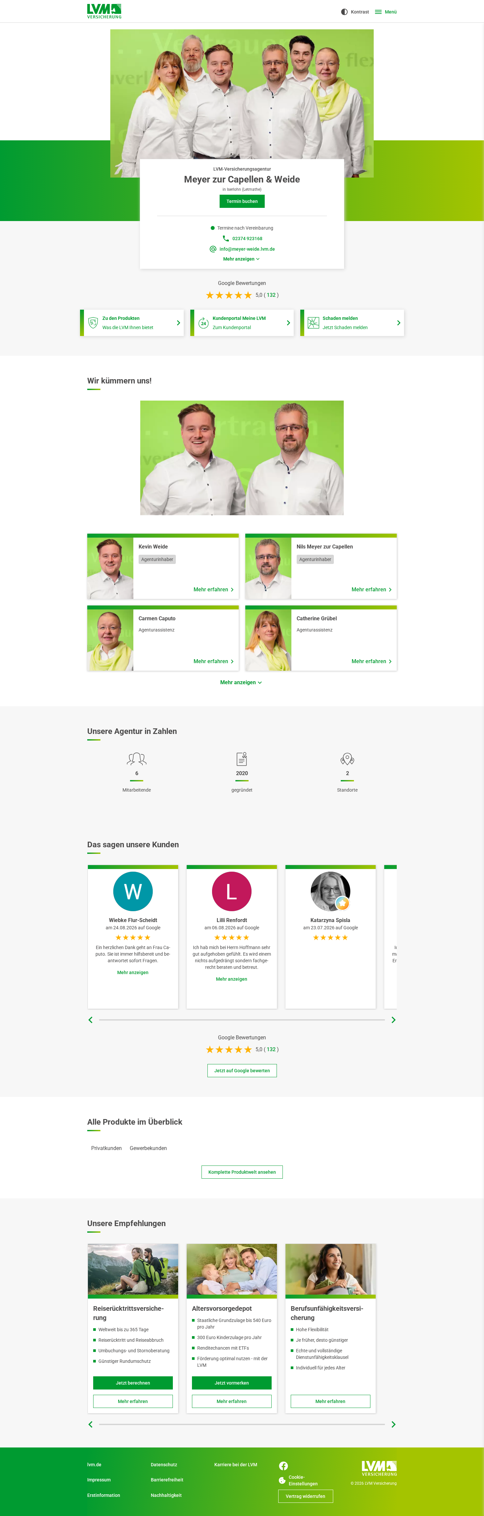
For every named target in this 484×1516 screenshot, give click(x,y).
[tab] (106, 1148)
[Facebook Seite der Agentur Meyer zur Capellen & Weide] (283, 1466)
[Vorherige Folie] (90, 1020)
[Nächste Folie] (393, 1020)
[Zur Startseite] (369, 1468)
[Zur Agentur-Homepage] (104, 11)
